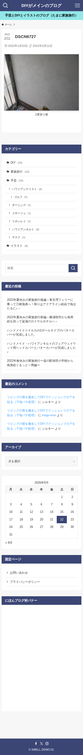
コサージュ (21, 213)
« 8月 (8, 542)
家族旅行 (20, 171)
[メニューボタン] (77, 5)
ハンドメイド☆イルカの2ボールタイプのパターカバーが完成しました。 (40, 332)
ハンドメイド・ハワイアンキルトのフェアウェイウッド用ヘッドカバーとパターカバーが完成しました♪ (41, 348)
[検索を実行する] (73, 268)
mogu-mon (49, 415)
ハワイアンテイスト (27, 188)
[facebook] (36, 744)
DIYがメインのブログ (41, 5)
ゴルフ (20, 196)
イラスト (19, 245)
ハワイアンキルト (25, 229)
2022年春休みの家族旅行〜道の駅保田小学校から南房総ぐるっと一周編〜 (40, 363)
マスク (18, 237)
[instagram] (47, 744)
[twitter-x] (41, 744)
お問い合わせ (19, 572)
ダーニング (21, 204)
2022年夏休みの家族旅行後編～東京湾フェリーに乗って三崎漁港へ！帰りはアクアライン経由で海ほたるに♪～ (41, 304)
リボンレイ (21, 221)
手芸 (17, 180)
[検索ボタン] (5, 5)
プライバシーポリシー (25, 582)
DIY (16, 162)
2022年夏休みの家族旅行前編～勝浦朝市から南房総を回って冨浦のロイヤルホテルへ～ (40, 319)
